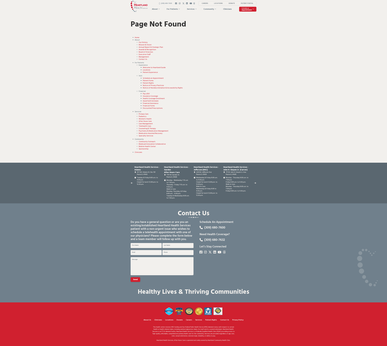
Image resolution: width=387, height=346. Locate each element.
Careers (189, 320)
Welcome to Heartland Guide (154, 67)
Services (198, 320)
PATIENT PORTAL (247, 3)
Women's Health (145, 118)
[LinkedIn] (187, 3)
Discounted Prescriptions (153, 108)
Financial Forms (149, 105)
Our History (143, 42)
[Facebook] (176, 3)
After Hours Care (145, 121)
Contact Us (143, 59)
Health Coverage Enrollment (154, 98)
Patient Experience (150, 72)
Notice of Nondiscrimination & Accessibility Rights (163, 87)
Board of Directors (146, 52)
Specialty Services (146, 135)
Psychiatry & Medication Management (153, 131)
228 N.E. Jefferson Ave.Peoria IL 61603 (204, 173)
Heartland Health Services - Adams (147, 168)
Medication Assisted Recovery (150, 133)
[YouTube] (190, 3)
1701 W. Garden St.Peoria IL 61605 (173, 176)
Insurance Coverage (150, 96)
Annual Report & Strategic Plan (151, 47)
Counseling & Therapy (147, 128)
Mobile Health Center (147, 146)
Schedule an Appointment (153, 78)
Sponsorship (143, 148)
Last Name (167, 245)
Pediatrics (142, 116)
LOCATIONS (218, 3)
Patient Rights (148, 83)
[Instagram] (180, 3)
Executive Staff (144, 54)
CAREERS (205, 3)
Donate (180, 320)
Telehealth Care (145, 126)
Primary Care (143, 114)
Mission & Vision (145, 44)
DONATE (232, 3)
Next (255, 183)
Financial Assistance (150, 103)
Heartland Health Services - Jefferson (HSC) (206, 168)
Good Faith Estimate (150, 101)
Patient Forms (148, 80)
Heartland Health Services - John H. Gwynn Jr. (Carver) (235, 168)
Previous (131, 183)
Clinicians (227, 9)
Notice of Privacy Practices (153, 85)
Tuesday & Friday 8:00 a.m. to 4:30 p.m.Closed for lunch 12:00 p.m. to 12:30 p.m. (147, 181)
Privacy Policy (237, 320)
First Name (135, 245)
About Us (147, 320)
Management (144, 56)
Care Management (146, 123)
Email (133, 252)
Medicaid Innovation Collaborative (152, 144)
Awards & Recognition (147, 49)
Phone (166, 252)
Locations (146, 70)
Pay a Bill (146, 93)
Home (137, 37)
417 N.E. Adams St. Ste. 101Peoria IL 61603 (146, 173)
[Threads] (194, 3)
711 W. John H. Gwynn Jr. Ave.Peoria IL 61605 (236, 173)
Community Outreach (147, 141)
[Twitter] (183, 3)
